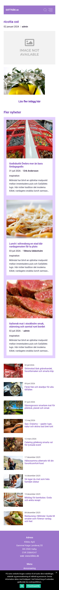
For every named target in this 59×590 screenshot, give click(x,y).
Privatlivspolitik (33, 586)
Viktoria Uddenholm (33, 251)
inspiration (14, 175)
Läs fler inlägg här (29, 101)
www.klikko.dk (32, 556)
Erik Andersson (30, 171)
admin (25, 26)
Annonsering (29, 568)
